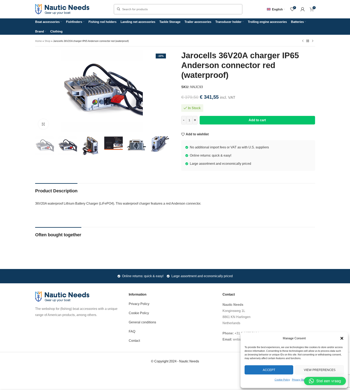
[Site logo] (62, 9)
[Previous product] (302, 40)
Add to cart (257, 120)
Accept (269, 370)
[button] (342, 338)
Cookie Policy (282, 379)
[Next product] (312, 40)
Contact (134, 340)
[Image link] (62, 296)
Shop (47, 41)
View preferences (319, 370)
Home (38, 41)
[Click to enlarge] (43, 124)
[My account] (303, 9)
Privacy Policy (139, 304)
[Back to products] (307, 40)
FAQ (132, 331)
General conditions (142, 322)
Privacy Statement (302, 379)
